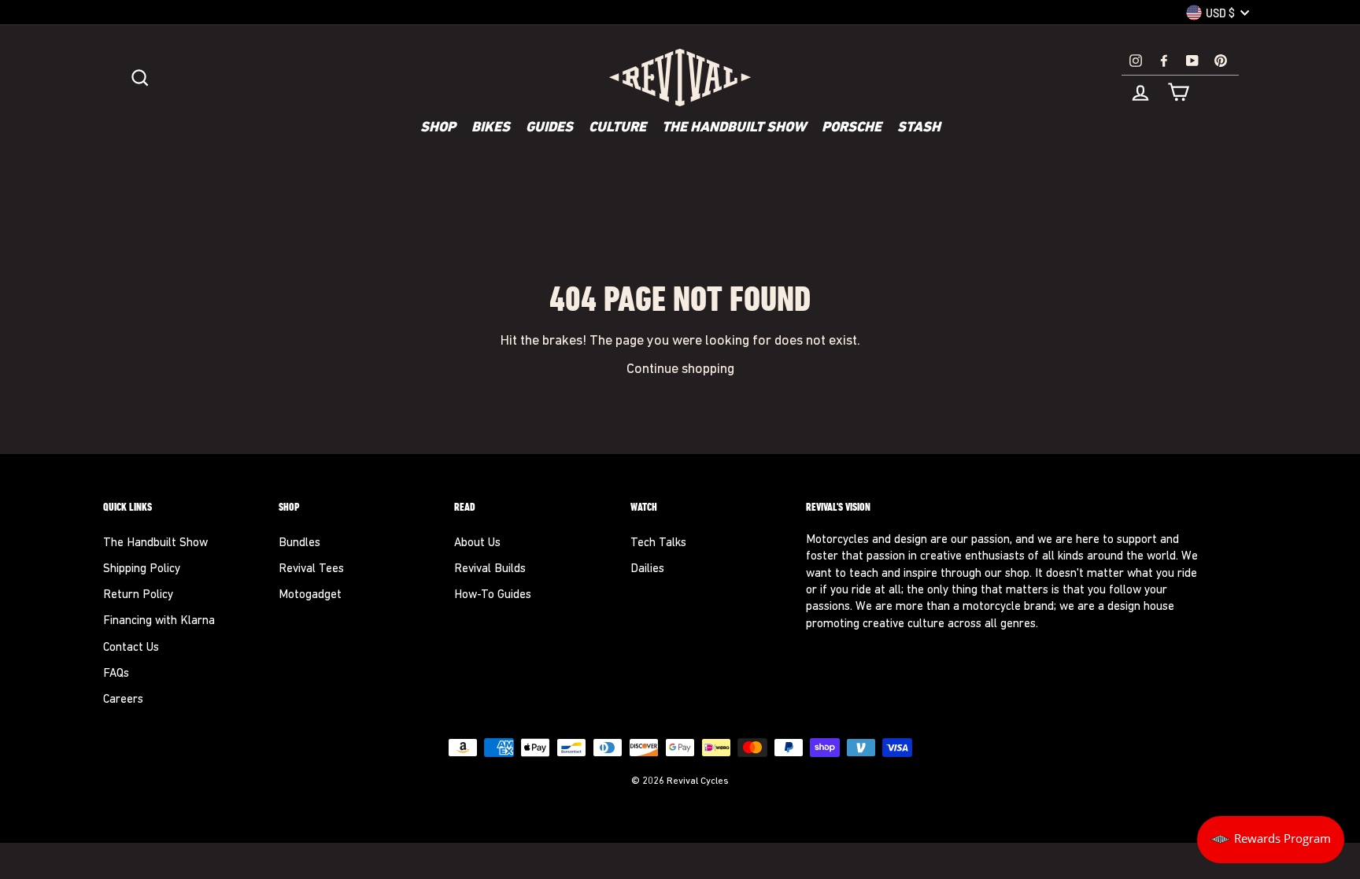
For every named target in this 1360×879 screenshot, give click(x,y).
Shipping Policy (141, 569)
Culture (617, 128)
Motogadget (310, 595)
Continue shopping (680, 369)
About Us (477, 543)
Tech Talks (658, 543)
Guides (549, 128)
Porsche (851, 128)
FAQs (116, 674)
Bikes (490, 128)
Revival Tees (311, 569)
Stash (919, 128)
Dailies (647, 569)
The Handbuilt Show (734, 128)
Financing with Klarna (159, 621)
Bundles (299, 543)
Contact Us (131, 648)
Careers (123, 700)
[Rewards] (1270, 839)
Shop (438, 128)
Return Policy (138, 595)
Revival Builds (490, 569)
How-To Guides (492, 595)
